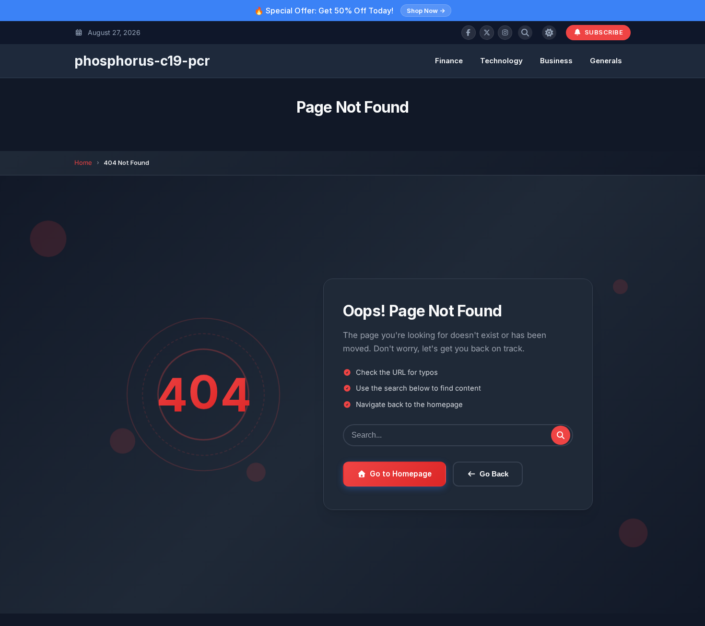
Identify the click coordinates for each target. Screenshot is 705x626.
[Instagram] (505, 32)
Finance (449, 60)
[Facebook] (468, 32)
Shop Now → (426, 10)
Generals (606, 60)
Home (83, 162)
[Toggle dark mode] (549, 32)
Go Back (494, 474)
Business (556, 60)
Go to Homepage (401, 473)
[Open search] (525, 32)
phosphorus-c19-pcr (142, 61)
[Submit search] (560, 435)
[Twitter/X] (487, 32)
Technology (501, 60)
